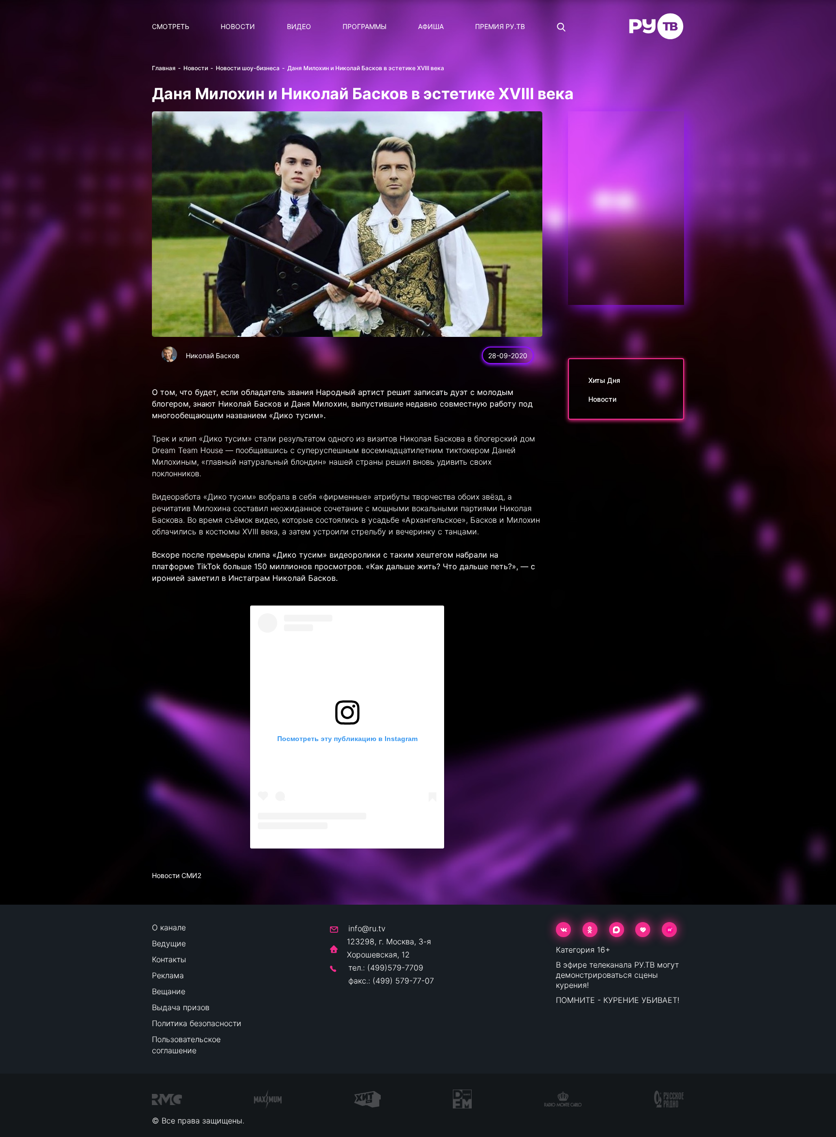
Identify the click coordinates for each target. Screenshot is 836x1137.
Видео (299, 26)
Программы (365, 26)
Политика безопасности (196, 1023)
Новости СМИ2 (176, 875)
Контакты (169, 959)
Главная (164, 68)
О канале (169, 927)
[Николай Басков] (169, 354)
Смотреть (170, 26)
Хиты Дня (604, 380)
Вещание (168, 991)
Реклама (168, 975)
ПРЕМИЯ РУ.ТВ (500, 26)
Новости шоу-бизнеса (248, 68)
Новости (238, 26)
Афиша (431, 26)
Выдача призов (180, 1007)
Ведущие (169, 943)
